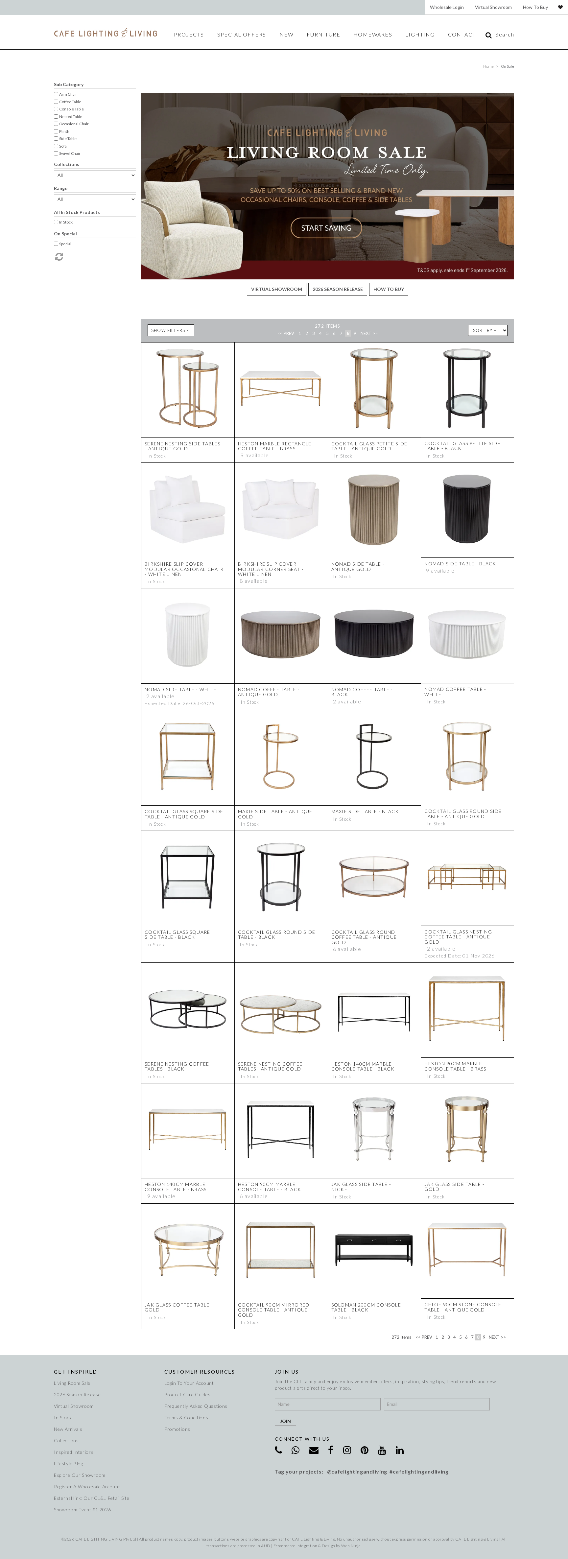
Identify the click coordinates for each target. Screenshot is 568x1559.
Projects (189, 34)
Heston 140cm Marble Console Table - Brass (175, 1186)
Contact (462, 34)
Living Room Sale (72, 1383)
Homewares (372, 34)
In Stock (63, 1417)
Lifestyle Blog (68, 1463)
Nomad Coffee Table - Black (362, 692)
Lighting (420, 34)
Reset (58, 256)
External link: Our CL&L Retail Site (92, 1498)
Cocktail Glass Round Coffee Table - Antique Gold (364, 937)
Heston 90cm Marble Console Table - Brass (455, 1066)
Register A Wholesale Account (87, 1486)
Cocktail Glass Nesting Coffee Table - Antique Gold (458, 937)
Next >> (369, 333)
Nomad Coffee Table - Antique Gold (269, 692)
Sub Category (68, 84)
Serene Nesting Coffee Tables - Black (177, 1066)
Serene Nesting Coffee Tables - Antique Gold (270, 1066)
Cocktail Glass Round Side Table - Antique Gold (463, 813)
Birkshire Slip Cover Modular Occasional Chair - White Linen (184, 569)
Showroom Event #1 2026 (82, 1509)
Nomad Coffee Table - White (455, 691)
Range (60, 188)
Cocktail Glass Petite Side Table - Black (462, 445)
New (286, 34)
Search (504, 34)
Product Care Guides (187, 1394)
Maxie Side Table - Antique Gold (275, 814)
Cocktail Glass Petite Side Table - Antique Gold (369, 446)
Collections (66, 164)
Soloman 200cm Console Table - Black (366, 1307)
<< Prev (285, 333)
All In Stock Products (77, 212)
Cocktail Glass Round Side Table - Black (277, 934)
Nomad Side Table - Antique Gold (358, 566)
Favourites (560, 7)
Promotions (177, 1429)
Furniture (323, 34)
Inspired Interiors (74, 1452)
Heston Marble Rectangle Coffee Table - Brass (275, 446)
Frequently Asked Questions (195, 1406)
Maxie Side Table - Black (365, 811)
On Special (65, 233)
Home (488, 66)
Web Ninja (351, 1545)
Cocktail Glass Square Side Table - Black (177, 934)
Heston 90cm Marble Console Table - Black (269, 1186)
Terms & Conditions (186, 1417)
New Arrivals (68, 1429)
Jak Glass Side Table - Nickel (361, 1186)
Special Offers (241, 34)
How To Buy (535, 7)
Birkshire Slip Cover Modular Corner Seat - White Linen (271, 569)
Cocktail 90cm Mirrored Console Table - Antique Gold (274, 1310)
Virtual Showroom (493, 7)
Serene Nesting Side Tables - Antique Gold (183, 446)
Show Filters (168, 330)
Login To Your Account (189, 1383)
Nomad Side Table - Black (460, 563)
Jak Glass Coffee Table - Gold (179, 1307)
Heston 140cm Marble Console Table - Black (362, 1066)
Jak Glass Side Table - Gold (454, 1186)
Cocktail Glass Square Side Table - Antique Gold (184, 814)
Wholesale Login (447, 7)
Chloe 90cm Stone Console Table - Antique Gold (462, 1307)
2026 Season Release (338, 289)
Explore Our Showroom (80, 1475)
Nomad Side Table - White (181, 689)
